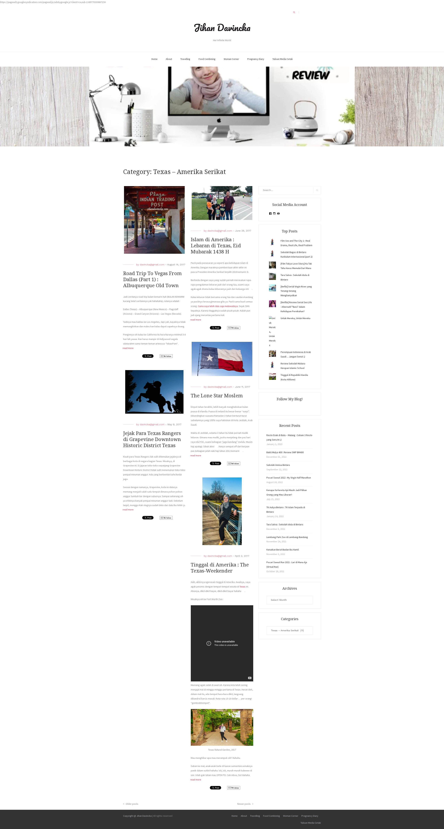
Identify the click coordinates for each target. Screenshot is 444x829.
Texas (243, 586)
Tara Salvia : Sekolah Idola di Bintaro (284, 524)
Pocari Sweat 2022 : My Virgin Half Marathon (288, 477)
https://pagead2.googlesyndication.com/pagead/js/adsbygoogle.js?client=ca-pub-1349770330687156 (53, 2)
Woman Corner (231, 59)
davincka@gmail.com (152, 264)
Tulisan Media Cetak (282, 59)
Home (154, 59)
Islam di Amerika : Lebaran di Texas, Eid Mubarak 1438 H (216, 246)
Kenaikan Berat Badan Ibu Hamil (282, 549)
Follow (168, 356)
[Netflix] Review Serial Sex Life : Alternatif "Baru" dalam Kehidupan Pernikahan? (296, 307)
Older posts (132, 803)
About (169, 59)
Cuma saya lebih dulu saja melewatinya (218, 306)
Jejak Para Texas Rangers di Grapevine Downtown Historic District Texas (152, 439)
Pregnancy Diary (255, 59)
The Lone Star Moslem (217, 396)
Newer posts (244, 803)
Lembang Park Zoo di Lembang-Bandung (287, 537)
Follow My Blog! (290, 399)
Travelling (185, 59)
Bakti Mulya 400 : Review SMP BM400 (285, 452)
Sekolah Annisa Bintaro (278, 465)
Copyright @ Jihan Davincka (137, 815)
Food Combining (207, 59)
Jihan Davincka (222, 27)
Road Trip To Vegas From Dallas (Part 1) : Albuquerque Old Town (152, 279)
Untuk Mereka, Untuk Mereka (295, 318)
